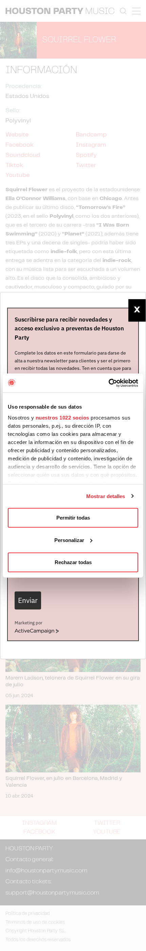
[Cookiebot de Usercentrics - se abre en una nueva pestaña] (108, 382)
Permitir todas (73, 518)
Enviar (28, 600)
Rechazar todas (73, 562)
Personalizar (69, 540)
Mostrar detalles (105, 496)
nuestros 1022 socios (62, 417)
